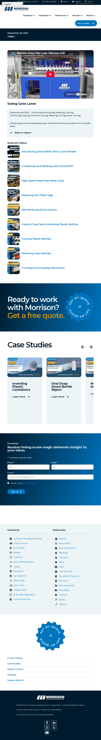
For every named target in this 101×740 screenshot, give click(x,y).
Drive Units (18, 585)
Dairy (61, 562)
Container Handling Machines (27, 539)
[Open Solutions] (34, 15)
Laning (16, 566)
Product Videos (15, 658)
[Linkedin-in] (54, 722)
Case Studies (14, 663)
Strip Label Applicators (24, 594)
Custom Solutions (22, 599)
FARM (51, 714)
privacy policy (29, 483)
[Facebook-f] (46, 722)
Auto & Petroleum (68, 548)
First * (10, 462)
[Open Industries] (50, 15)
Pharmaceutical (66, 585)
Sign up (14, 491)
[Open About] (94, 15)
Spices (62, 599)
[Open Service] (81, 15)
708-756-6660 (56, 710)
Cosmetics (63, 557)
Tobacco (63, 604)
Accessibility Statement (70, 705)
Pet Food (63, 581)
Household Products (69, 576)
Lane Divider (19, 548)
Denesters (18, 571)
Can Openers (19, 576)
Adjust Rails (19, 580)
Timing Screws (20, 543)
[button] (83, 347)
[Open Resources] (67, 15)
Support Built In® (15, 680)
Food (61, 567)
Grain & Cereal (65, 571)
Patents (81, 705)
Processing (64, 590)
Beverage (63, 553)
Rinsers (16, 552)
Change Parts (20, 590)
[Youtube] (46, 732)
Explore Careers (15, 669)
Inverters (17, 557)
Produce (63, 595)
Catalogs (11, 675)
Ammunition (65, 543)
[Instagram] (46, 727)
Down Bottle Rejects (23, 562)
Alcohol (62, 539)
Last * (54, 462)
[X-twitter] (54, 727)
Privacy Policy (56, 705)
